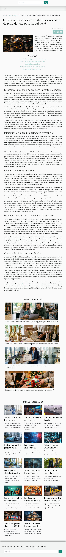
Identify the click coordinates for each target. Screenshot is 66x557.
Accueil (5, 15)
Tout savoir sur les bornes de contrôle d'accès (52, 500)
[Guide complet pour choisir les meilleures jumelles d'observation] (53, 463)
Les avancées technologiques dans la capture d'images (32, 59)
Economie (5, 547)
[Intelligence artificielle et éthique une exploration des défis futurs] (33, 437)
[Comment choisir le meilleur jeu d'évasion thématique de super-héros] (33, 410)
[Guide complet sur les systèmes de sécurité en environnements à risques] (33, 463)
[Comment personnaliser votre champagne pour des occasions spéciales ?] (32, 333)
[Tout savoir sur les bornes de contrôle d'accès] (53, 490)
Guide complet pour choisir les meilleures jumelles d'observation (53, 474)
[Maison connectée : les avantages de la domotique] (33, 516)
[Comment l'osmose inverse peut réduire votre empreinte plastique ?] (13, 410)
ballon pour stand (27, 284)
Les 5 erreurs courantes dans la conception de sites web (33, 502)
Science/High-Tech (14, 15)
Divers (43, 547)
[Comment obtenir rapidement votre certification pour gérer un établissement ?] (32, 355)
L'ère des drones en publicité (32, 64)
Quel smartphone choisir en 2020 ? (12, 524)
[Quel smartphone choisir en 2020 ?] (13, 516)
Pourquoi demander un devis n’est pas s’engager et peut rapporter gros (31, 322)
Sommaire (33, 55)
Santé (22, 547)
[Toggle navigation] (5, 8)
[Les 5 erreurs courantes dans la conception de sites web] (33, 490)
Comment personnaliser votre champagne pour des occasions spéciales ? (32, 344)
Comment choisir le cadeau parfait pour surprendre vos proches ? (29, 390)
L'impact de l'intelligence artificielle (32, 69)
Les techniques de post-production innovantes (32, 67)
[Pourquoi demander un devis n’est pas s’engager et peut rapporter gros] (31, 311)
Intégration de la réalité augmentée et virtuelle (33, 61)
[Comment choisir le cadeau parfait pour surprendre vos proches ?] (29, 379)
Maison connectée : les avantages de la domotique (32, 526)
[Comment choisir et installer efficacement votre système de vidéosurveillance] (53, 410)
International (14, 547)
